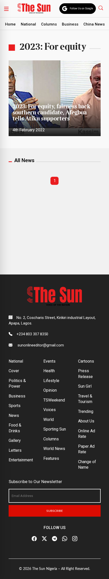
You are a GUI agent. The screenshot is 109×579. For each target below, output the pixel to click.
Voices (49, 409)
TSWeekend (54, 400)
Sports (15, 405)
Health (49, 370)
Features (51, 458)
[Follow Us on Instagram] (74, 539)
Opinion (50, 390)
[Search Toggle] (101, 8)
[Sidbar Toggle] (6, 9)
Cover (14, 370)
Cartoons (86, 361)
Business (70, 24)
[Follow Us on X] (44, 539)
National (28, 24)
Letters (15, 450)
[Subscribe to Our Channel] (54, 539)
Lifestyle (51, 380)
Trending (85, 411)
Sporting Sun (54, 429)
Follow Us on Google (81, 8)
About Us (86, 421)
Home (10, 24)
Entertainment (21, 460)
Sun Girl (85, 386)
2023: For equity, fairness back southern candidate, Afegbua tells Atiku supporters (51, 112)
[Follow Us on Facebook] (34, 539)
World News (54, 448)
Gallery (15, 440)
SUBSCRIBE (54, 510)
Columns (49, 24)
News (14, 415)
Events (49, 361)
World (48, 419)
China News (94, 24)
